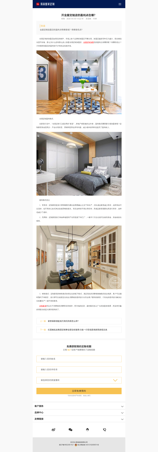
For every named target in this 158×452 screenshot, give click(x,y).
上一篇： (59, 321)
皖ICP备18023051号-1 (67, 445)
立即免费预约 (79, 391)
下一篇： (73, 330)
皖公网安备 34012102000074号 (88, 445)
